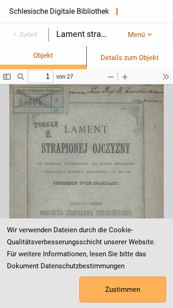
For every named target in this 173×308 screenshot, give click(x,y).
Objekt (43, 55)
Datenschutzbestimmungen (83, 266)
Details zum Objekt (130, 58)
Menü (136, 34)
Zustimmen (122, 289)
